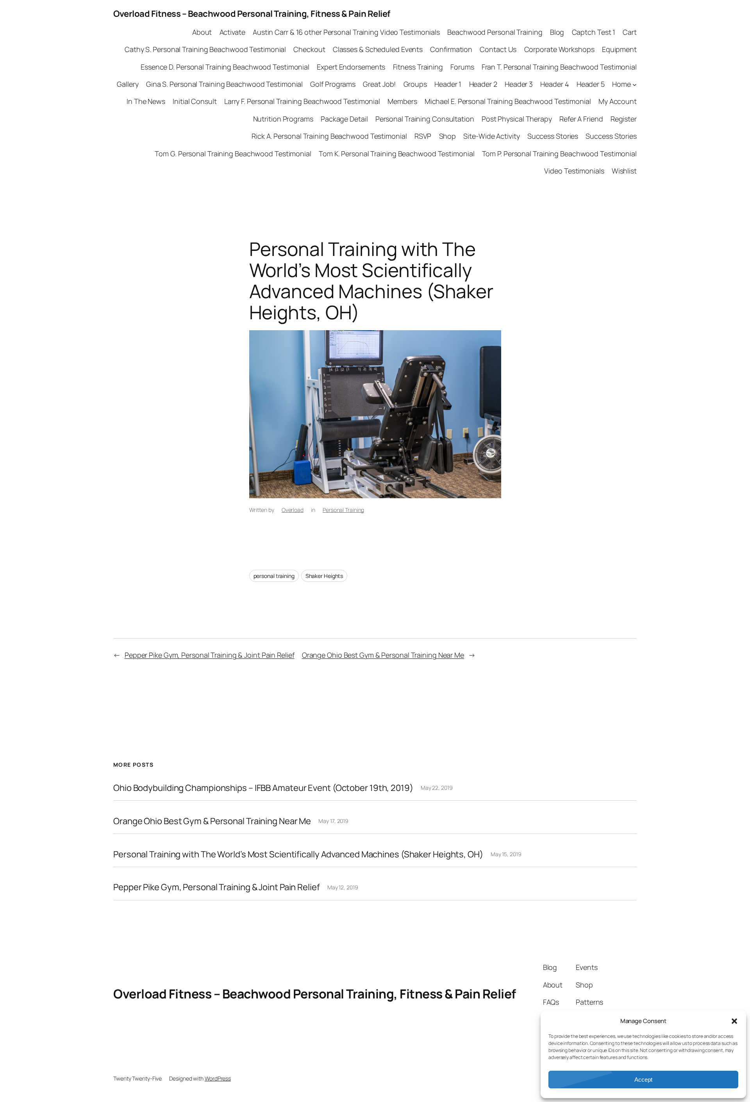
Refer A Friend (581, 118)
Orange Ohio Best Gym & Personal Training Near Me (383, 655)
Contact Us (498, 49)
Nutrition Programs (283, 118)
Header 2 (483, 84)
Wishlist (624, 170)
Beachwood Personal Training (494, 32)
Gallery (127, 84)
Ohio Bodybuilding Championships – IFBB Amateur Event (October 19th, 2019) (263, 788)
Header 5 (591, 84)
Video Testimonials (574, 170)
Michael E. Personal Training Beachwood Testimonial (508, 101)
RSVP (423, 136)
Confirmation (451, 49)
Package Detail (344, 118)
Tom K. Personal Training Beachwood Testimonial (396, 153)
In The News (146, 101)
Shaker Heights (324, 576)
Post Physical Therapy (517, 118)
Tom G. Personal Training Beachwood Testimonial (233, 153)
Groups (415, 84)
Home (621, 84)
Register (624, 118)
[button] (734, 1021)
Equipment (619, 49)
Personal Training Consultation (424, 118)
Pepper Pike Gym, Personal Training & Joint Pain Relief (210, 655)
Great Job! (379, 84)
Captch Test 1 (594, 32)
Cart (630, 32)
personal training (274, 576)
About (202, 32)
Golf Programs (332, 84)
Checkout (309, 49)
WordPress (218, 1078)
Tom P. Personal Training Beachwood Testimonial (559, 153)
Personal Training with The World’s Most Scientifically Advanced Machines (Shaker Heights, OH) (298, 854)
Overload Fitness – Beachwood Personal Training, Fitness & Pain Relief (251, 14)
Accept (643, 1079)
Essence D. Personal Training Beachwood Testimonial (225, 67)
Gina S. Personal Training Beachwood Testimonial (224, 84)
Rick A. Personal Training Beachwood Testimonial (329, 136)
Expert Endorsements (351, 67)
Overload (293, 509)
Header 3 (519, 84)
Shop (447, 136)
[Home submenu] (634, 84)
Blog (557, 32)
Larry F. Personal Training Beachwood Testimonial (302, 101)
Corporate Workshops (559, 49)
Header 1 (447, 84)
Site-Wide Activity (491, 136)
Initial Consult (195, 101)
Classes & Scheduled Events (378, 49)
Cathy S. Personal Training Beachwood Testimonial (205, 49)
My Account (617, 101)
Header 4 (554, 84)
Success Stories (553, 136)
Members (402, 101)
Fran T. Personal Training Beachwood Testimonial (559, 67)
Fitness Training (418, 67)
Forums (462, 67)
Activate (232, 32)
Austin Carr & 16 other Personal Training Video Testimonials (346, 32)
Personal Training (343, 509)
